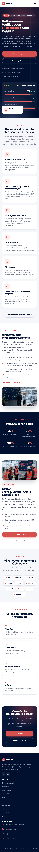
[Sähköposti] (8, 774)
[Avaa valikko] (35, 3)
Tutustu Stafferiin (19, 534)
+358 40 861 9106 (19, 741)
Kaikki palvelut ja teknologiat (18, 315)
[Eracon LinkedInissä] (3, 774)
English (35, 848)
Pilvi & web (5, 793)
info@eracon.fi (9, 834)
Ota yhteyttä (19, 733)
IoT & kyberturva (7, 790)
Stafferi (4, 809)
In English (5, 816)
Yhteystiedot (6, 813)
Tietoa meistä (6, 806)
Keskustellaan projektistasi (18, 54)
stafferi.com (18, 541)
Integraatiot (5, 786)
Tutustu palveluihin (19, 61)
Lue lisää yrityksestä (10, 382)
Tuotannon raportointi (8, 783)
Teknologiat (5, 797)
